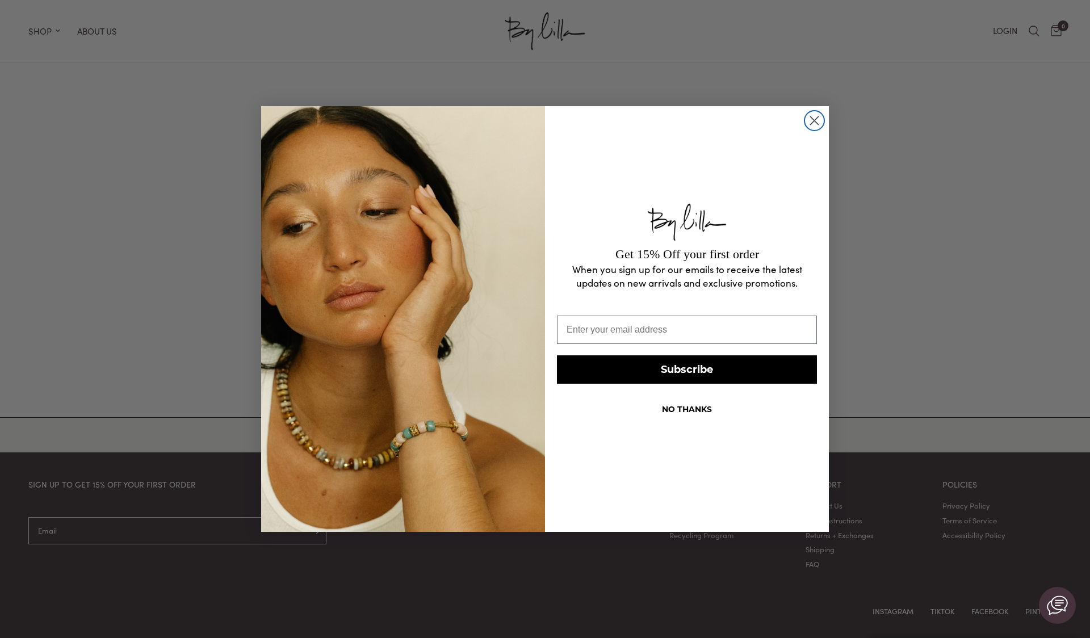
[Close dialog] (814, 121)
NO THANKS (687, 409)
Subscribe (687, 369)
